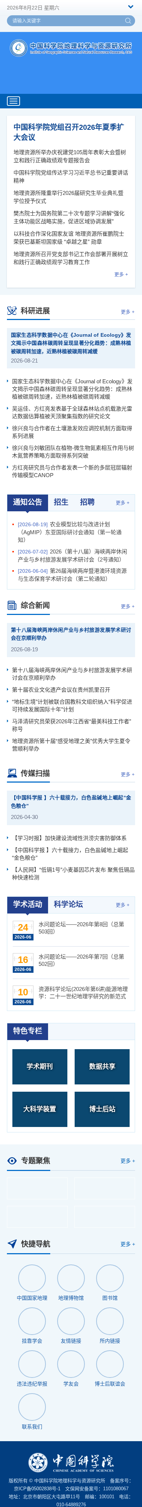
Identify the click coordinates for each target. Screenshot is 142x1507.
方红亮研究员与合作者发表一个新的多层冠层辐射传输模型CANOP (72, 471)
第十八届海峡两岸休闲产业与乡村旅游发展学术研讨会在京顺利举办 (71, 634)
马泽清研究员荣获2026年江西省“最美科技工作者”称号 (71, 725)
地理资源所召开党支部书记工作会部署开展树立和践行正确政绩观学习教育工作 (70, 258)
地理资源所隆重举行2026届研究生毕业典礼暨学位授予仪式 (68, 197)
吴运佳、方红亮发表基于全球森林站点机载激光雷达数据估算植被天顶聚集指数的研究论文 (72, 412)
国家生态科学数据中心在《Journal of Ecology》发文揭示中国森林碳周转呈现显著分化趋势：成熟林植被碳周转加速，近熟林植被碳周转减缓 (71, 343)
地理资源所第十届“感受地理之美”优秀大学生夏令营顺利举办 (71, 745)
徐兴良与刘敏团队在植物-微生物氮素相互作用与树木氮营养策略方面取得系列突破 (73, 452)
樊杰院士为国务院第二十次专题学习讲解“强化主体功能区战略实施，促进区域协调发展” (69, 217)
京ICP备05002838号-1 (37, 1488)
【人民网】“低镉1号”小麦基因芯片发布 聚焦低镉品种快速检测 (73, 873)
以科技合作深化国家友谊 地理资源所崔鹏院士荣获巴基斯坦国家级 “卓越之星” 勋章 (68, 238)
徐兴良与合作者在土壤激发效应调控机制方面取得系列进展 (72, 432)
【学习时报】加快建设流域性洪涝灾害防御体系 (69, 838)
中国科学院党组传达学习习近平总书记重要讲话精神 (70, 176)
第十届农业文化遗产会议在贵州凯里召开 (61, 690)
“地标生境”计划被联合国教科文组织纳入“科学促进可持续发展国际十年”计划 (72, 705)
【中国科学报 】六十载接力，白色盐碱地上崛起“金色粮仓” (71, 802)
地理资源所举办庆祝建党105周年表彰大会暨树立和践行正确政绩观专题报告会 (69, 156)
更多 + (121, 274)
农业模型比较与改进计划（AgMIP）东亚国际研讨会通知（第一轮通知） (70, 532)
